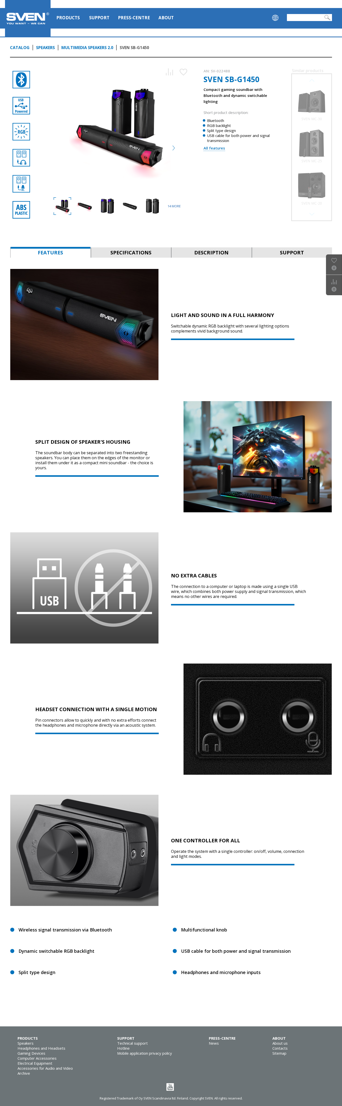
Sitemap (279, 1053)
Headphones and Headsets (41, 1048)
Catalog (20, 47)
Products (68, 18)
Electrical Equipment (35, 1063)
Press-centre (134, 18)
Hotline (123, 1048)
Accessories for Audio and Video (45, 1068)
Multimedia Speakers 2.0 (87, 47)
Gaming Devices (31, 1053)
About (166, 18)
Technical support (132, 1043)
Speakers (45, 47)
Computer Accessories (37, 1058)
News (214, 1043)
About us (280, 1043)
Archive (24, 1073)
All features (214, 147)
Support (99, 18)
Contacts (280, 1048)
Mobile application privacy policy (144, 1053)
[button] (311, 214)
